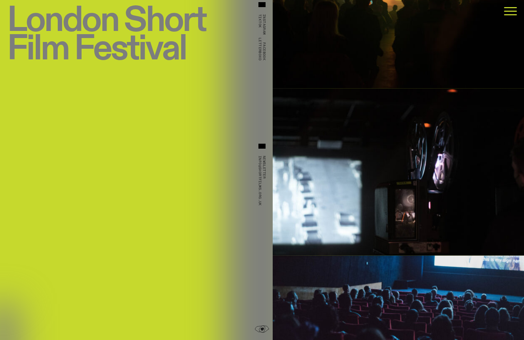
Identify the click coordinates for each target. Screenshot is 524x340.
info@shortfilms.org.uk (260, 181)
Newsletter (264, 167)
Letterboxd (260, 49)
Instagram (264, 24)
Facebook (264, 51)
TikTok (260, 21)
